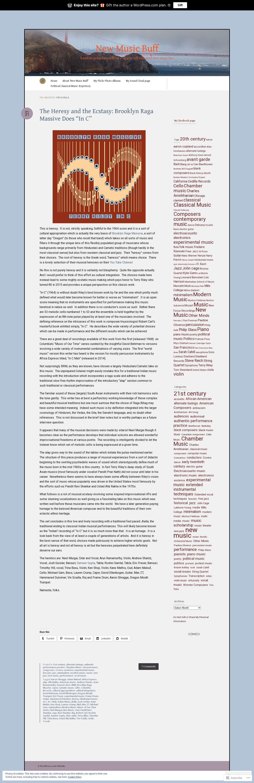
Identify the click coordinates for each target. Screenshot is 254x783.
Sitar (68, 715)
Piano (203, 329)
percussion (195, 324)
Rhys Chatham (181, 343)
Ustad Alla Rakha (67, 718)
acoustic (179, 399)
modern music (77, 673)
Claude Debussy (181, 210)
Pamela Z (178, 320)
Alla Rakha (53, 682)
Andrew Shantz (84, 682)
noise (196, 536)
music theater (202, 525)
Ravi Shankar (64, 713)
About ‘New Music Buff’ (75, 80)
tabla (74, 715)
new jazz (179, 531)
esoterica (68, 670)
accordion (200, 146)
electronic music (185, 475)
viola (210, 370)
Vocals (46, 721)
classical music (90, 667)
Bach (176, 164)
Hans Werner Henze (193, 255)
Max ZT (85, 704)
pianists (180, 554)
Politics (189, 339)
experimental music (84, 670)
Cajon (55, 687)
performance (66, 675)
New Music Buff (127, 48)
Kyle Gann (190, 273)
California (180, 181)
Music (201, 304)
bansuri (61, 685)
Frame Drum (92, 696)
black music (206, 430)
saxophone (202, 352)
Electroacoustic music (189, 471)
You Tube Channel (121, 262)
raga (54, 713)
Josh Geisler (84, 701)
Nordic (203, 536)
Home (54, 80)
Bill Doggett (187, 168)
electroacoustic (185, 233)
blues (177, 434)
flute (176, 247)
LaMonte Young (182, 507)
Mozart (188, 305)
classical (192, 200)
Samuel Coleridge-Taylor (200, 343)
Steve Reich (194, 360)
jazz (54, 673)
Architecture (180, 412)
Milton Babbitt (191, 290)
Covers (59, 670)
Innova (191, 264)
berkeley (177, 169)
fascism (192, 498)
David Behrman (50, 693)
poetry (193, 334)
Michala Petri (197, 286)
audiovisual (197, 416)
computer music (197, 453)
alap (45, 682)
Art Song (193, 412)
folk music (186, 247)
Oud (77, 710)
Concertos (179, 457)
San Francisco (183, 347)
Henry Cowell (188, 260)
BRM (74, 685)
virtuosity (193, 580)
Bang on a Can (189, 164)
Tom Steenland (182, 370)
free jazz (47, 673)
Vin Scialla (82, 718)
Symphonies (180, 576)
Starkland (189, 356)
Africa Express (89, 679)
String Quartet (200, 571)
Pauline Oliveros (182, 545)
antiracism (199, 408)
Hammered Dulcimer (60, 699)
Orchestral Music (183, 541)
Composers (187, 214)
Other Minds (199, 315)
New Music (68, 710)
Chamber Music (73, 667)
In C (45, 701)
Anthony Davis (196, 155)
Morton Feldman (197, 300)
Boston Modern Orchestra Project (189, 177)
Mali (79, 704)
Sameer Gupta (86, 563)
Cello (77, 687)
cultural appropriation (63, 690)
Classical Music (192, 205)
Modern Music (69, 707)
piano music (181, 334)
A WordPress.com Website (51, 766)
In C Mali (52, 701)
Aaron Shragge (58, 679)
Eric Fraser (58, 696)
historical (181, 503)
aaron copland (183, 146)
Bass (68, 685)
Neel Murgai (56, 710)
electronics (182, 238)
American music (68, 682)
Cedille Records (199, 181)
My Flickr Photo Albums (107, 80)
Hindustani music (88, 699)
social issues (182, 571)
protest (189, 563)
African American (199, 399)
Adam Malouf (74, 679)
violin (91, 718)
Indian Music (64, 701)
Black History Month (200, 173)
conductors (194, 457)
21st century (59, 664)
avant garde (198, 159)
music (89, 673)
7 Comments (149, 666)
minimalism (63, 673)
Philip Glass (188, 330)
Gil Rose (203, 251)
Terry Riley (83, 715)
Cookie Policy (75, 777)
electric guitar (186, 229)
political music (194, 559)
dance (191, 225)
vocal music (80, 675)
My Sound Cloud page (138, 80)
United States (199, 370)
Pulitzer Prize (202, 339)
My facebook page (184, 120)
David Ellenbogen (68, 693)
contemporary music (189, 221)
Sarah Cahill (187, 352)
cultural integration (85, 690)
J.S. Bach (200, 264)
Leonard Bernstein (192, 277)
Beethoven (206, 164)
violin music (180, 580)
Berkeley (206, 426)
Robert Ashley (181, 567)
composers (49, 670)
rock (192, 567)
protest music (203, 563)
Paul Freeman (190, 320)
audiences (181, 416)
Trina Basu (52, 718)
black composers (185, 430)
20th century (192, 139)
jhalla (74, 701)
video (209, 576)
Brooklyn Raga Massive (127, 233)
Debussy (200, 224)
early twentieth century (188, 464)
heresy (75, 699)
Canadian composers (193, 434)
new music (53, 675)
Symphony (191, 365)
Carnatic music (66, 687)
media (196, 507)
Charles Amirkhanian (186, 193)
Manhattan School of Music (199, 281)
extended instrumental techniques (188, 489)
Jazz (177, 268)
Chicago (199, 196)
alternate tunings (74, 664)
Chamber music (187, 188)
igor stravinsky (180, 264)
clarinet (178, 200)
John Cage (203, 503)
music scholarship (187, 522)
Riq (73, 713)
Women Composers (195, 585)
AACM (209, 139)
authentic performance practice (192, 423)
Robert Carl (81, 713)
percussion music (202, 545)
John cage (190, 268)
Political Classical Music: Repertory (71, 86)
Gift (180, 5)
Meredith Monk (182, 285)
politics (179, 563)
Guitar (46, 699)
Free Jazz (191, 251)
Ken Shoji (55, 704)
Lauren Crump (68, 704)
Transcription (197, 576)
